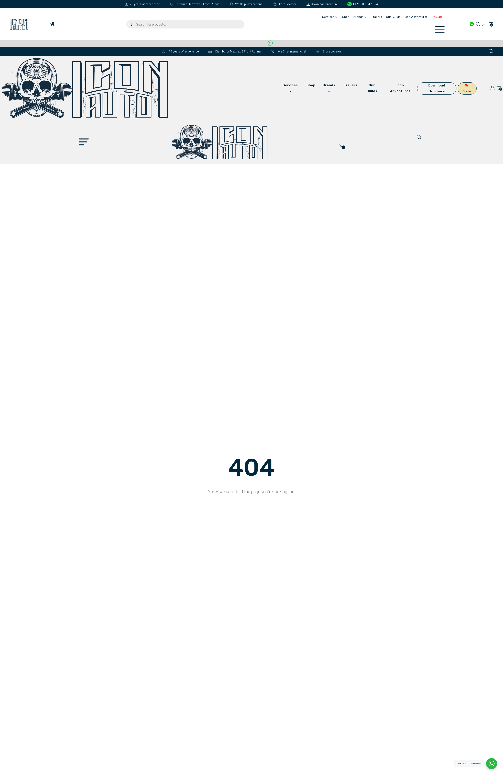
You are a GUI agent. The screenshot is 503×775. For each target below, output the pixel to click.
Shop (346, 16)
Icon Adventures (416, 16)
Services (328, 16)
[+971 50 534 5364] (350, 4)
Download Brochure (436, 88)
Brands (358, 16)
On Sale (437, 16)
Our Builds (393, 16)
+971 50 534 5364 (365, 4)
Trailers (376, 16)
